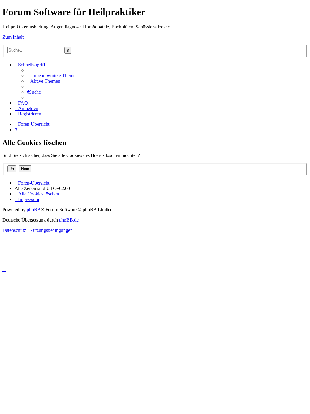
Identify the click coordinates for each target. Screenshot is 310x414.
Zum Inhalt (13, 37)
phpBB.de (69, 219)
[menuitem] (52, 75)
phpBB (34, 209)
